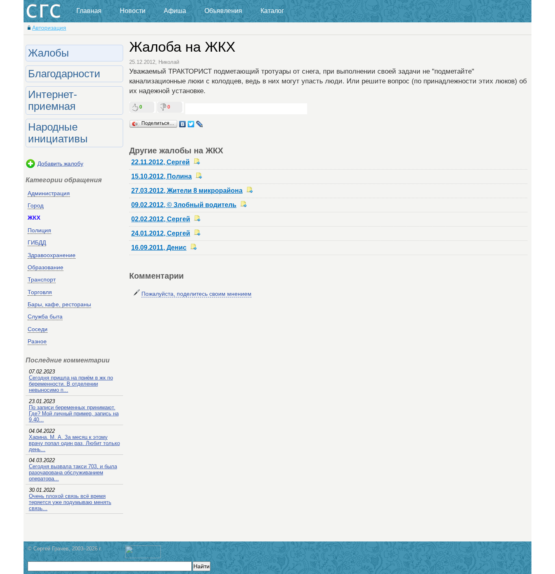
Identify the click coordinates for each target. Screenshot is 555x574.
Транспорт (42, 279)
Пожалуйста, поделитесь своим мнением (196, 293)
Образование (45, 267)
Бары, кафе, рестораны (59, 304)
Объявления (223, 10)
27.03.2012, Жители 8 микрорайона (187, 190)
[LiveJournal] (199, 124)
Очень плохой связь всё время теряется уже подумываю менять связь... (70, 502)
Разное (37, 341)
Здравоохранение (52, 255)
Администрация (49, 193)
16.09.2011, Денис (158, 247)
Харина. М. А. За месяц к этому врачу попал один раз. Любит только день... (74, 443)
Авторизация (49, 27)
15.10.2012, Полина (161, 176)
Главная (89, 10)
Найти (201, 566)
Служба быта (45, 316)
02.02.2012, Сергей (160, 219)
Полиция (39, 230)
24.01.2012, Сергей (160, 233)
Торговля (40, 292)
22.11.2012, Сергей (160, 162)
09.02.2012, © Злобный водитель (183, 204)
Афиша (175, 10)
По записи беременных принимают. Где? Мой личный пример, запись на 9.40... (74, 413)
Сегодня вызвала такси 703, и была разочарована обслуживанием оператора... (73, 472)
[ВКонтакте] (182, 124)
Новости (132, 10)
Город (35, 205)
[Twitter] (191, 124)
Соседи (38, 329)
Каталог (272, 10)
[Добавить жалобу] (30, 167)
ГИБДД (37, 242)
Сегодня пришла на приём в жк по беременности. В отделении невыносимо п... (71, 384)
